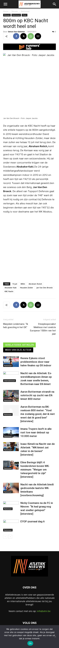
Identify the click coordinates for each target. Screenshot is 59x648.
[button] (5, 4)
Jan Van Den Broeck (45, 287)
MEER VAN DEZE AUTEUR (18, 349)
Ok (30, 643)
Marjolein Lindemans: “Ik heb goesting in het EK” (15, 326)
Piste (24, 15)
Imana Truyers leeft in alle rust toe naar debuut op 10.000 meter (36, 432)
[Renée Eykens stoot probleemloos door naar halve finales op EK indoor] (11, 361)
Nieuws (14, 11)
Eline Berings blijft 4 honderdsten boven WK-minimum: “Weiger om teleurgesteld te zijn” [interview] (34, 469)
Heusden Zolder (26, 287)
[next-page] (10, 537)
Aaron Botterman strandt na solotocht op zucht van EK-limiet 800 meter (37, 395)
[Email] (38, 36)
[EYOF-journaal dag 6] (11, 525)
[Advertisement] (29, 247)
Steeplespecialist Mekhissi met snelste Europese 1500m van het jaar (43, 329)
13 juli (14, 284)
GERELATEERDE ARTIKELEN (19, 344)
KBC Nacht (9, 291)
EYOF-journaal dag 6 (32, 521)
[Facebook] (16, 36)
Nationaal (25, 11)
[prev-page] (5, 537)
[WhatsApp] (31, 36)
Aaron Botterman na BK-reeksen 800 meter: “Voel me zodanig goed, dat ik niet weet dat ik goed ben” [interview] (37, 414)
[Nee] (55, 636)
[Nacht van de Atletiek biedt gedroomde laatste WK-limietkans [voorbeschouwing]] (11, 488)
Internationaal (9, 380)
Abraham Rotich (35, 284)
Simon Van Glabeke (16, 31)
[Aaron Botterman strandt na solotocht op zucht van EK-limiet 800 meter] (11, 396)
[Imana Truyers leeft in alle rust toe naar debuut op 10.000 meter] (11, 432)
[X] (23, 36)
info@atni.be (44, 611)
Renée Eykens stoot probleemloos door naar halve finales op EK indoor (35, 362)
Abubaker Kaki (11, 287)
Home (5, 11)
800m (23, 284)
